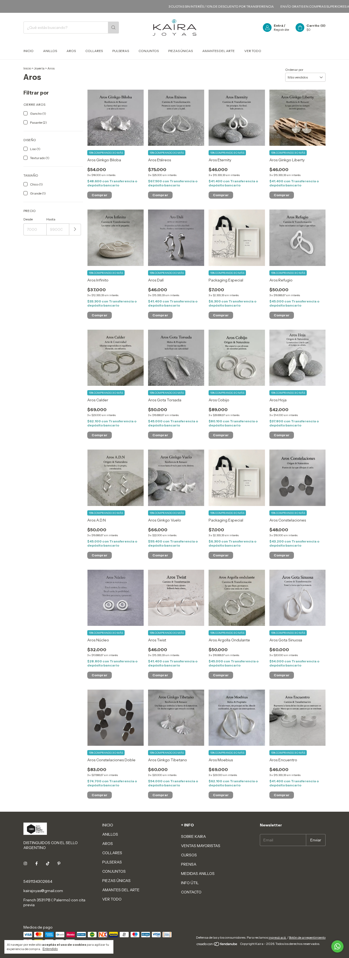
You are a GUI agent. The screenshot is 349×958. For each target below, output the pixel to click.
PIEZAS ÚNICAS (180, 51)
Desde (28, 219)
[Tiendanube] (217, 945)
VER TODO (252, 51)
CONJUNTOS (149, 51)
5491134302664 (37, 881)
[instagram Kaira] (25, 863)
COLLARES (94, 51)
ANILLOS (50, 51)
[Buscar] (113, 28)
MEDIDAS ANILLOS (198, 873)
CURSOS (189, 855)
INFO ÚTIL (190, 882)
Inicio (27, 68)
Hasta (50, 219)
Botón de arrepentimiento (307, 937)
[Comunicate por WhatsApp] (337, 946)
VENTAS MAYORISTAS (200, 845)
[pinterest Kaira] (59, 863)
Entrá (278, 25)
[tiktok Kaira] (48, 863)
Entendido (50, 949)
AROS (71, 51)
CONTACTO (191, 892)
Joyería (39, 68)
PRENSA (188, 864)
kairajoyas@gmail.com (43, 890)
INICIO (28, 51)
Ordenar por (294, 70)
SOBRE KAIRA (193, 836)
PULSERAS (120, 51)
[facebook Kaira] (36, 863)
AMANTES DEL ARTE (218, 51)
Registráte (281, 30)
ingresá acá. (278, 937)
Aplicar (75, 229)
